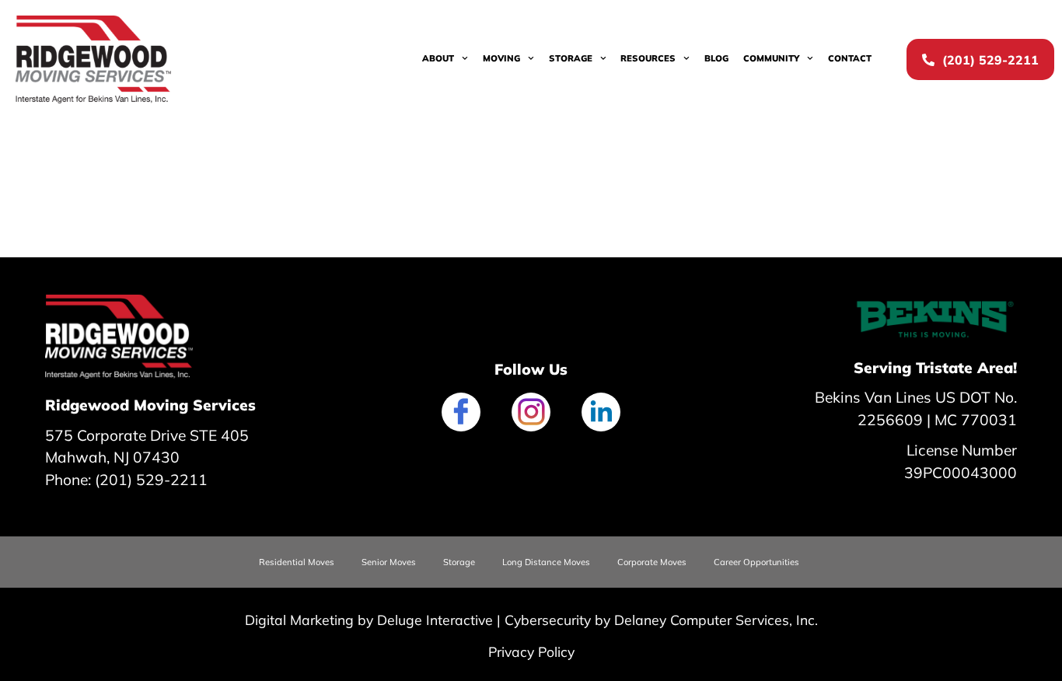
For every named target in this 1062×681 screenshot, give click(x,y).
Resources (648, 58)
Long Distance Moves (546, 562)
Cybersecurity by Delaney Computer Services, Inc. (661, 619)
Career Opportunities (756, 562)
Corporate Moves (651, 562)
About (438, 58)
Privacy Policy (531, 651)
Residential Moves (296, 562)
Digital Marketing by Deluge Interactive (369, 619)
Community (771, 58)
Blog (716, 58)
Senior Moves (389, 562)
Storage (570, 58)
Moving (501, 58)
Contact (850, 58)
